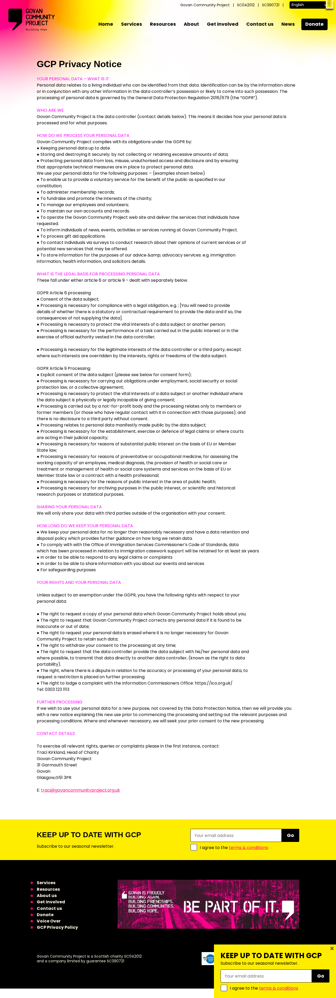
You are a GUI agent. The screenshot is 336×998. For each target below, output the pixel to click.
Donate (314, 24)
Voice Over (49, 921)
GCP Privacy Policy (57, 927)
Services (131, 24)
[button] (329, 4)
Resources (163, 24)
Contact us (260, 24)
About (191, 24)
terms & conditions (248, 848)
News (288, 24)
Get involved (222, 24)
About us (47, 896)
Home (105, 24)
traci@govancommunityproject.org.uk (80, 790)
